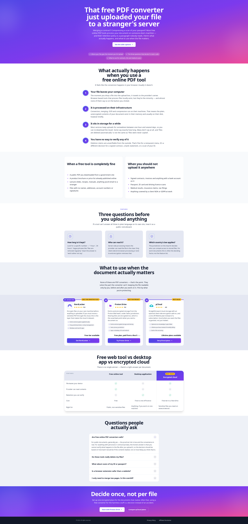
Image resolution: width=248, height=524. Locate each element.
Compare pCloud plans (137, 510)
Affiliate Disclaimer (165, 520)
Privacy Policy (151, 520)
